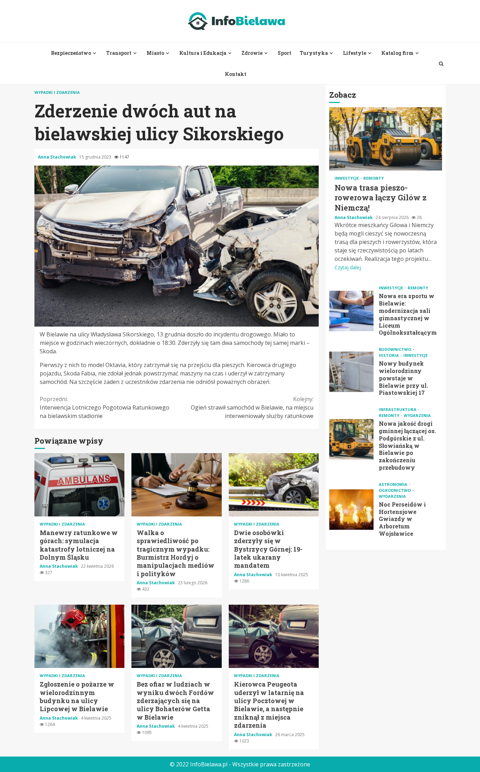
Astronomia (393, 484)
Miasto (155, 53)
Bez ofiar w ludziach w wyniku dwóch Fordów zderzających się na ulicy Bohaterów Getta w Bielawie (176, 636)
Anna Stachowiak (57, 157)
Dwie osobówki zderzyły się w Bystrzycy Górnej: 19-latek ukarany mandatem (274, 484)
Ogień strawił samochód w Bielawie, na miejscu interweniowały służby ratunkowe (252, 407)
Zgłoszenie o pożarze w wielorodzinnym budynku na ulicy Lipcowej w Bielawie (79, 636)
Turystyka (314, 53)
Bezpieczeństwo (71, 53)
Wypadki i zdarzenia (57, 92)
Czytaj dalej (348, 267)
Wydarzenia (417, 415)
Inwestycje (347, 178)
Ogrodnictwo (395, 490)
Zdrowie (251, 53)
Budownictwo (395, 349)
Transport (118, 53)
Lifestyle (354, 53)
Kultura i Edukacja (202, 53)
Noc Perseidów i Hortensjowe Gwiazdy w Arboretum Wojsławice (351, 509)
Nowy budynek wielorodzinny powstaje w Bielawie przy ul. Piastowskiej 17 (351, 372)
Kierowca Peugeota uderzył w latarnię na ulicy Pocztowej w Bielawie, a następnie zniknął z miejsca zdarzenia (274, 636)
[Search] (441, 63)
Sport (284, 53)
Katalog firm (397, 53)
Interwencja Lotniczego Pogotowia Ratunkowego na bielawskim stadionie (104, 407)
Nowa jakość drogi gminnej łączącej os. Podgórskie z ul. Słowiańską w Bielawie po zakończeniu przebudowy (351, 439)
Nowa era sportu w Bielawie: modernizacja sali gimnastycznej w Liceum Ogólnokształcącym (351, 311)
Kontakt (235, 74)
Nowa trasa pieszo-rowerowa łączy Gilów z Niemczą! (385, 139)
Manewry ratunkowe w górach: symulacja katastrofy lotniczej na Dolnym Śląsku (79, 484)
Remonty (373, 178)
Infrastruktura (398, 409)
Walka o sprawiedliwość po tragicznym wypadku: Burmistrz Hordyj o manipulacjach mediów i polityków (176, 484)
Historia (389, 355)
